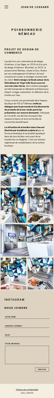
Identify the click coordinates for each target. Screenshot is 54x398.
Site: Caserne (27, 392)
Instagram (14, 299)
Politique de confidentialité (27, 390)
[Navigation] (6, 6)
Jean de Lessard (35, 7)
